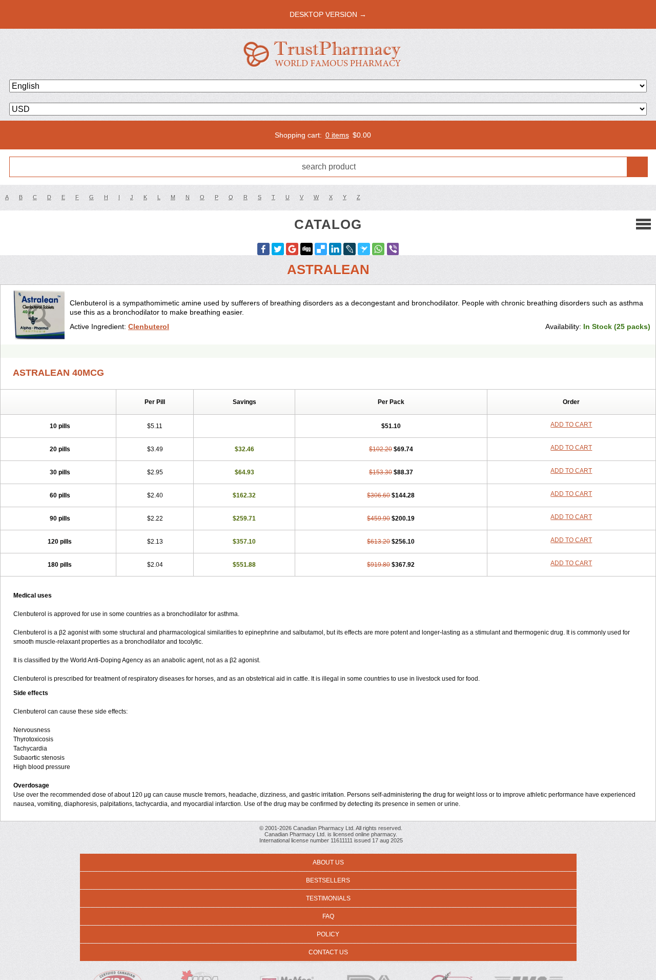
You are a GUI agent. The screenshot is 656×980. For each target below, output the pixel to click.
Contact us (328, 952)
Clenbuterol (148, 326)
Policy (328, 934)
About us (328, 862)
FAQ (328, 916)
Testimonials (328, 898)
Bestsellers (328, 880)
